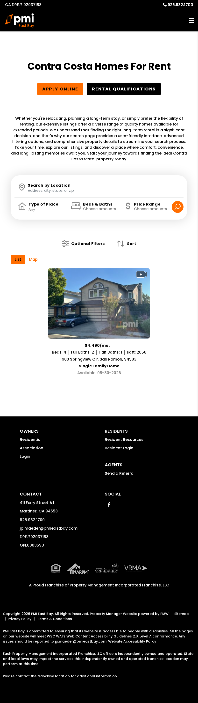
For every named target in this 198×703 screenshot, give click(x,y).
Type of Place (43, 204)
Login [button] (25, 456)
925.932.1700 (180, 4)
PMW (164, 613)
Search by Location (49, 185)
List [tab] (18, 259)
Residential (31, 439)
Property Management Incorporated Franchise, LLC (119, 585)
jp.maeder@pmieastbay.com (49, 528)
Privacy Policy (19, 618)
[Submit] (178, 207)
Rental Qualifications (124, 89)
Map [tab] (33, 259)
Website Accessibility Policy (132, 641)
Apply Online (60, 89)
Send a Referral (119, 473)
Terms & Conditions (54, 618)
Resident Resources (124, 439)
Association (31, 448)
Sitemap (181, 613)
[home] (19, 20)
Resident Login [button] (119, 448)
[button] (109, 504)
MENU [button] (191, 21)
